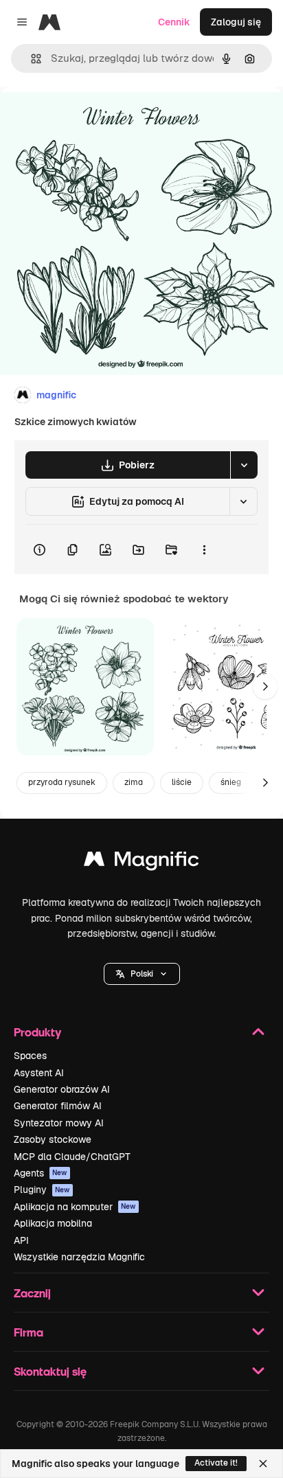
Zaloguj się (236, 22)
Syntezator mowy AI (59, 1123)
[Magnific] (141, 862)
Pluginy (42, 1189)
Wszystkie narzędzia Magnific (79, 1257)
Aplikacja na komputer (75, 1207)
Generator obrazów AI (62, 1089)
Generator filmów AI (58, 1106)
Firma (28, 1332)
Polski (142, 973)
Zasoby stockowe (52, 1139)
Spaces (30, 1055)
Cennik (174, 22)
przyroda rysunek (61, 782)
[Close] (263, 1463)
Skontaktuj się (50, 1371)
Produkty (37, 1032)
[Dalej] (265, 686)
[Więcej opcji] (204, 549)
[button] (142, 974)
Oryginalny (95, 117)
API (21, 1240)
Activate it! (216, 1462)
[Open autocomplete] (30, 59)
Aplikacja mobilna (53, 1223)
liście (182, 782)
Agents (40, 1173)
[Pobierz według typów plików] (244, 465)
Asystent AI (39, 1073)
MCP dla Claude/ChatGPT (72, 1156)
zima (133, 782)
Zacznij (32, 1293)
